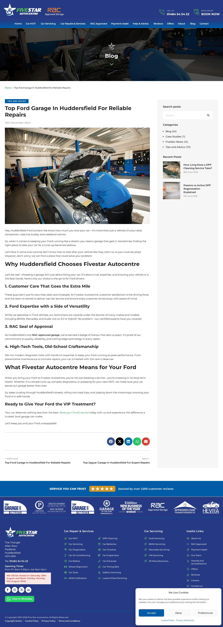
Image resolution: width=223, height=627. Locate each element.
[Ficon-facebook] (8, 590)
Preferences (205, 612)
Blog (168, 131)
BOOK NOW (210, 14)
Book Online (207, 11)
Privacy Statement (185, 620)
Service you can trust (68, 488)
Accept (151, 612)
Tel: (16, 560)
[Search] (208, 115)
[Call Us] (162, 12)
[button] (111, 441)
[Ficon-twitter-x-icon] (21, 590)
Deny (178, 612)
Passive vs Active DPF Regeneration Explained (197, 189)
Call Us (170, 11)
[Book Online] (196, 12)
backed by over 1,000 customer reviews (146, 488)
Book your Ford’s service (74, 412)
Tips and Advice (17, 101)
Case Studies (173, 136)
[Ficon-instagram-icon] (15, 590)
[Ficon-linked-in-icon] (28, 590)
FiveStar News (174, 141)
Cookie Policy (167, 620)
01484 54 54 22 (178, 14)
